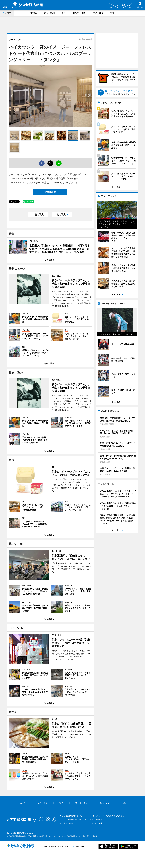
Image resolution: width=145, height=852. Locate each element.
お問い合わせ (96, 819)
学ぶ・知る (98, 12)
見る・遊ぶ (49, 12)
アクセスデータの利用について (75, 819)
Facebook (111, 5)
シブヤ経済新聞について (72, 816)
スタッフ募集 (96, 823)
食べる (33, 12)
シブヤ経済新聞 (27, 5)
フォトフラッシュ (18, 39)
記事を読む (50, 192)
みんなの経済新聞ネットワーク (20, 846)
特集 (112, 12)
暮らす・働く (79, 12)
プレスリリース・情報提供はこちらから (107, 816)
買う (64, 12)
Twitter (117, 5)
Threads (129, 5)
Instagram (123, 5)
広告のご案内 (67, 823)
